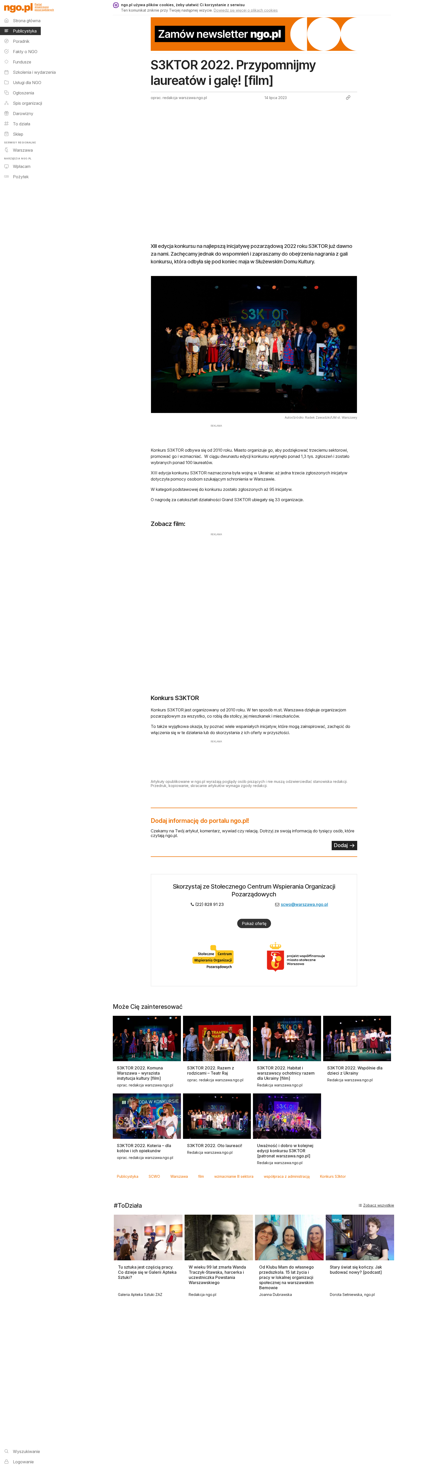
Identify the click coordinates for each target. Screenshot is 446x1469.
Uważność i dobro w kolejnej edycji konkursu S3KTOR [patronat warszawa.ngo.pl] (285, 1150)
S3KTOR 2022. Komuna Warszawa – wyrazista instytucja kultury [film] (140, 1073)
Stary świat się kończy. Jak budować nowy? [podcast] (356, 1269)
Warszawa (179, 1176)
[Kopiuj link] (348, 97)
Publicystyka (127, 1176)
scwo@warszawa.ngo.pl (304, 904)
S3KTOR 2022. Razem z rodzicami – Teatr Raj (210, 1070)
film (201, 1176)
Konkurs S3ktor (333, 1176)
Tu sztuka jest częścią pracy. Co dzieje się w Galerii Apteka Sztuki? (147, 1272)
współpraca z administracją (287, 1176)
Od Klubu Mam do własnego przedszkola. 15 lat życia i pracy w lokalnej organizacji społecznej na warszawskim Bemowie (286, 1277)
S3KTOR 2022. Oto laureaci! (214, 1145)
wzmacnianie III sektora (233, 1176)
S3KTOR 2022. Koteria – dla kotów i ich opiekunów (144, 1148)
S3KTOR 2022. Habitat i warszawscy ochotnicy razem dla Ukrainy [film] (286, 1073)
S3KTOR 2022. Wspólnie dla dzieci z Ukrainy (355, 1070)
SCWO (154, 1176)
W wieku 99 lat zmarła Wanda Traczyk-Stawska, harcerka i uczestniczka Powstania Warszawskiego (217, 1274)
